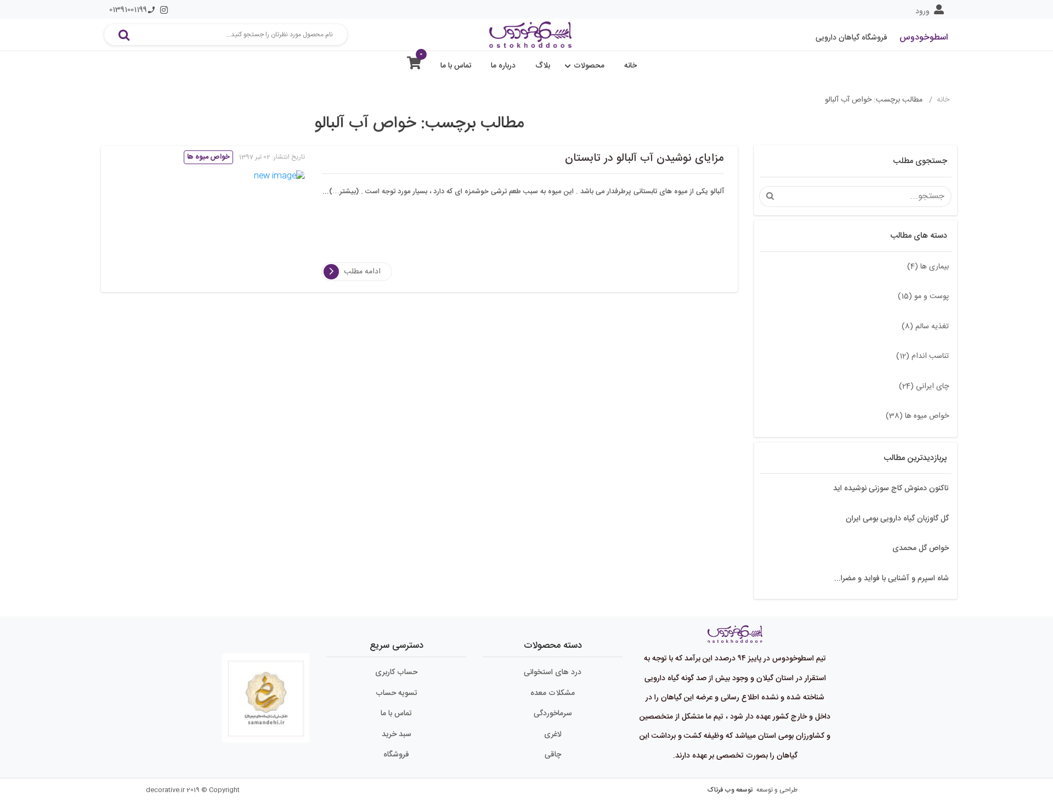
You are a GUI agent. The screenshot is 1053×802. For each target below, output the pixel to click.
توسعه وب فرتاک (730, 789)
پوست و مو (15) (923, 296)
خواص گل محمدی (920, 548)
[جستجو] (124, 34)
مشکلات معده (552, 693)
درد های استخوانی (552, 672)
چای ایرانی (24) (924, 386)
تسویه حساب (396, 693)
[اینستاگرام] (164, 10)
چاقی (553, 754)
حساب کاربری (396, 672)
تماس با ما (456, 65)
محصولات (589, 65)
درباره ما (503, 65)
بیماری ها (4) (928, 266)
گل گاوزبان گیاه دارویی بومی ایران (897, 518)
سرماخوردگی (553, 713)
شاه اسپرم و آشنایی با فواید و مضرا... (891, 578)
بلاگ (542, 65)
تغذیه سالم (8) (925, 326)
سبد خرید (396, 734)
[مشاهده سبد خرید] (414, 65)
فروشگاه (396, 754)
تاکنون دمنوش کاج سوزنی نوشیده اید (891, 488)
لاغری (553, 734)
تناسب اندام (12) (922, 356)
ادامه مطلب (362, 271)
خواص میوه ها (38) (917, 416)
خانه (630, 65)
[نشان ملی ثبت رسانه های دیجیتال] (266, 693)
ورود (922, 11)
